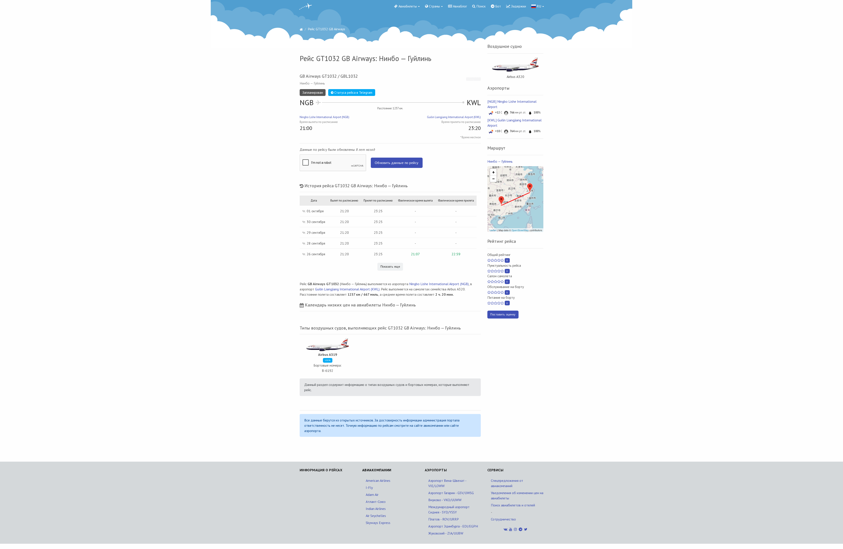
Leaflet (493, 230)
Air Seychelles (376, 515)
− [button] (493, 179)
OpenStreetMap (520, 230)
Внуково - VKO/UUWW (444, 500)
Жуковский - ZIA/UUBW (445, 533)
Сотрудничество (503, 519)
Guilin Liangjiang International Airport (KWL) (454, 117)
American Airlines (378, 480)
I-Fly (369, 487)
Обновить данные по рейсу (397, 163)
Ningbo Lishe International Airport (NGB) (324, 117)
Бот (497, 6)
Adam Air (372, 494)
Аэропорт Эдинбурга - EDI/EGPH (453, 526)
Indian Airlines (376, 508)
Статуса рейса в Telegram (352, 92)
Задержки (518, 6)
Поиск (481, 6)
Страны (434, 6)
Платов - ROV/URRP (443, 519)
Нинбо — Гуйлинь (500, 161)
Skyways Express (378, 522)
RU (538, 6)
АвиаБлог (459, 6)
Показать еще (390, 266)
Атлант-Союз (375, 501)
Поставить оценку (503, 314)
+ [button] (493, 172)
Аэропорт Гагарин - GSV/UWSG (451, 493)
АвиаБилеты (407, 6)
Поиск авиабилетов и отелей (513, 505)
